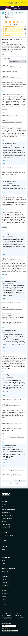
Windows (5, 538)
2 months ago (19, 410)
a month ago (22, 172)
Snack (11, 168)
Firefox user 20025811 (9, 356)
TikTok (4, 599)
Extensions (8, 8)
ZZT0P (11, 428)
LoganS (12, 423)
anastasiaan (13, 437)
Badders (12, 302)
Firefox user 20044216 (9, 197)
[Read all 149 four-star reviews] (14, 29)
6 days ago (14, 71)
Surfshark (10, 17)
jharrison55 (13, 94)
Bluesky (4, 602)
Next (20, 481)
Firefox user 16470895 (9, 260)
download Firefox (13, 3)
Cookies (10, 611)
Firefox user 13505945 (9, 77)
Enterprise (5, 571)
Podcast (4, 605)
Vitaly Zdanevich (14, 172)
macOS (4, 541)
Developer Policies (8, 515)
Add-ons (5, 501)
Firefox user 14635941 (9, 309)
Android (4, 546)
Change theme (5, 628)
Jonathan (12, 399)
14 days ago (19, 77)
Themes (14, 8)
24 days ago (10, 145)
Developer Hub (6, 512)
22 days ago (19, 122)
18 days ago (19, 94)
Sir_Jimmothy (13, 470)
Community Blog (7, 518)
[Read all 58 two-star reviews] (14, 33)
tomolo (12, 212)
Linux (3, 549)
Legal (15, 611)
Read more (4, 109)
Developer (5, 585)
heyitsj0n (12, 475)
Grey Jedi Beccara (8, 405)
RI (10, 71)
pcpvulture (13, 115)
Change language (6, 623)
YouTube (4, 596)
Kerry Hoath (13, 82)
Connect (4, 579)
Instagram (5, 593)
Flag (3, 54)
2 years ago (18, 44)
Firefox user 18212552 (9, 44)
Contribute (5, 582)
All (2, 552)
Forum (4, 521)
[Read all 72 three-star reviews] (14, 31)
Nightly (4, 560)
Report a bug (6, 524)
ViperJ (11, 313)
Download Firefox (7, 535)
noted (16, 613)
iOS (3, 544)
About (4, 504)
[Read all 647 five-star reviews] (14, 26)
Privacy (3, 611)
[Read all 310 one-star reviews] (14, 35)
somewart (12, 410)
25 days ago (19, 128)
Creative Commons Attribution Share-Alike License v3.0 (12, 617)
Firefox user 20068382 (9, 66)
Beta (3, 563)
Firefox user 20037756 (9, 128)
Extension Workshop (8, 510)
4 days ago (19, 66)
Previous (8, 481)
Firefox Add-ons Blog (8, 507)
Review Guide (6, 527)
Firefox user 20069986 (9, 122)
